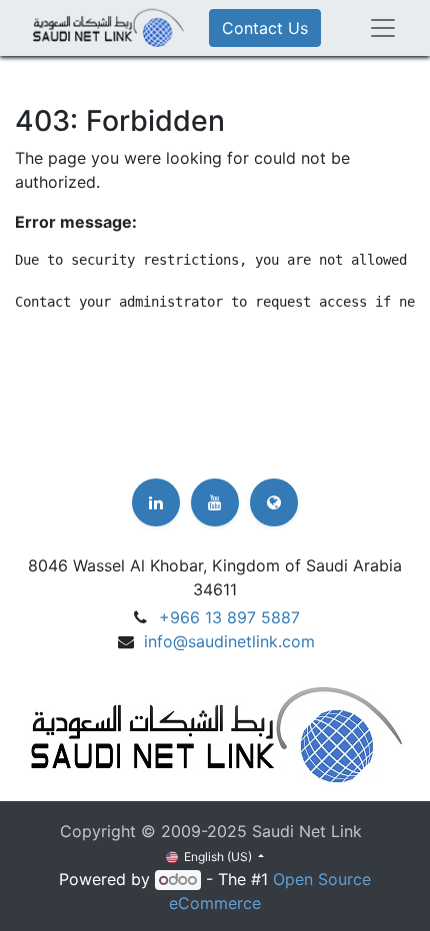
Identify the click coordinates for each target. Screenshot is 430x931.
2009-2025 (206, 831)
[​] (156, 502)
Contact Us (265, 28)
